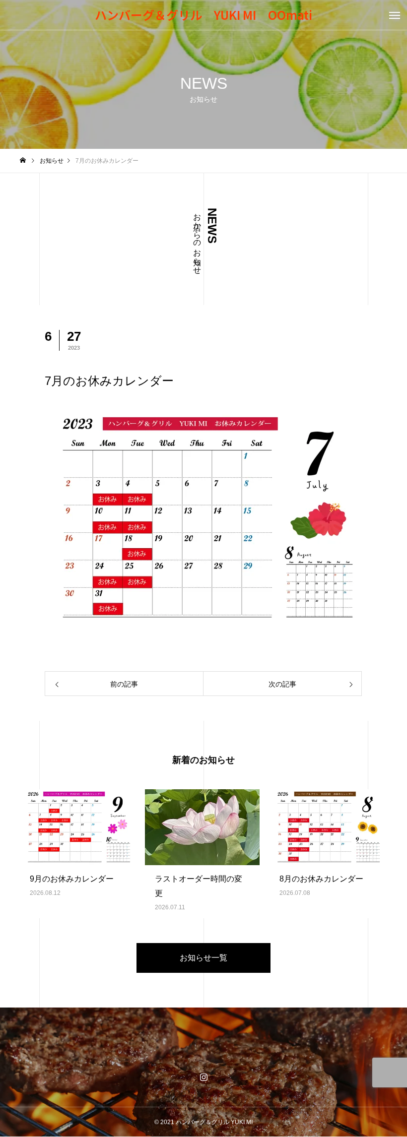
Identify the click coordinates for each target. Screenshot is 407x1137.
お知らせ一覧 (203, 957)
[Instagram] (203, 1077)
